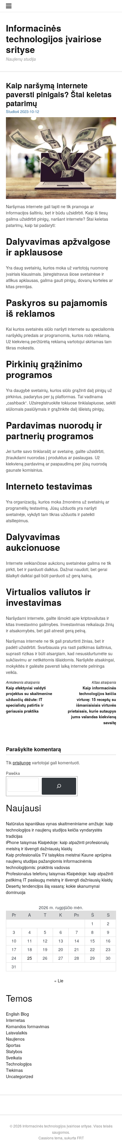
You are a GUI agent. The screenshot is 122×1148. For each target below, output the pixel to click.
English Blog (17, 1014)
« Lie (58, 981)
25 (29, 958)
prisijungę (22, 763)
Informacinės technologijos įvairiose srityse (54, 38)
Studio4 (12, 111)
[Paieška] (59, 786)
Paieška (13, 773)
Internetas (15, 1020)
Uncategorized (19, 1076)
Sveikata (14, 1058)
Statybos (14, 1051)
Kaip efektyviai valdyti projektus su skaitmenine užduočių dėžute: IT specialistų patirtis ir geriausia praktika (29, 697)
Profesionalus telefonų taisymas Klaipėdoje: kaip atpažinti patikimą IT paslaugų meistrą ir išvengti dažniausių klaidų (59, 877)
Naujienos (15, 1039)
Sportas (13, 1045)
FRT (80, 1137)
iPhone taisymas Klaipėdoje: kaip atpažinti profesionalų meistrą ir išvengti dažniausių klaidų (57, 845)
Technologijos (19, 1064)
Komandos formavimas (27, 1026)
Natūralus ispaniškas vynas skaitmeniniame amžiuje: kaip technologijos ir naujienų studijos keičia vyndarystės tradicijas (59, 830)
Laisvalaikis (16, 1033)
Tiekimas (14, 1070)
